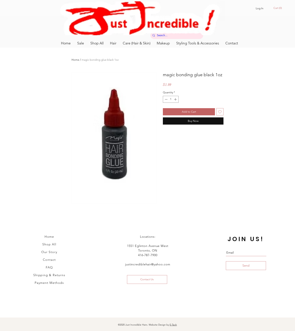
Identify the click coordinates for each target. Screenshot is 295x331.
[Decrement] (165, 99)
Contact (49, 260)
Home (75, 59)
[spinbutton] (170, 99)
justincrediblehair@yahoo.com (147, 264)
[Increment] (175, 99)
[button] (278, 8)
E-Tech (173, 324)
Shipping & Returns (49, 275)
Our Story (49, 252)
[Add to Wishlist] (219, 111)
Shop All (49, 244)
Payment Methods (49, 283)
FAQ (49, 267)
